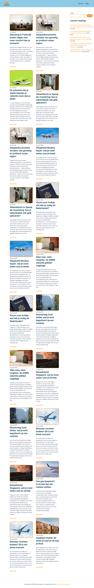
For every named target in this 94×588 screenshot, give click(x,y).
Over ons (80, 3)
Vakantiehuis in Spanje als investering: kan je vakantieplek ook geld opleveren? (81, 45)
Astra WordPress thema (63, 584)
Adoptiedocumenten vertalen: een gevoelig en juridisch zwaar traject (80, 38)
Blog (87, 3)
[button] (89, 4)
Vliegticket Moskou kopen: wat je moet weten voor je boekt (81, 50)
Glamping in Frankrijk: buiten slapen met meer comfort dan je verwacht (80, 26)
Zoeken (72, 13)
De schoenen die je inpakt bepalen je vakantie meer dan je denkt (80, 32)
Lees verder (13, 67)
